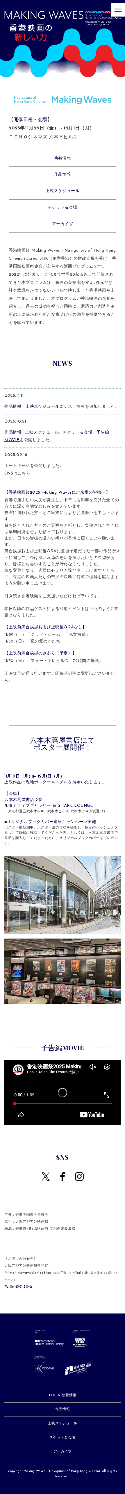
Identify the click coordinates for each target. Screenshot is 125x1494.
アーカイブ (62, 224)
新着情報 (62, 158)
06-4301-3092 (21, 1287)
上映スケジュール (63, 191)
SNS (8, 473)
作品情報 (62, 174)
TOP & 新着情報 (62, 1395)
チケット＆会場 (62, 207)
